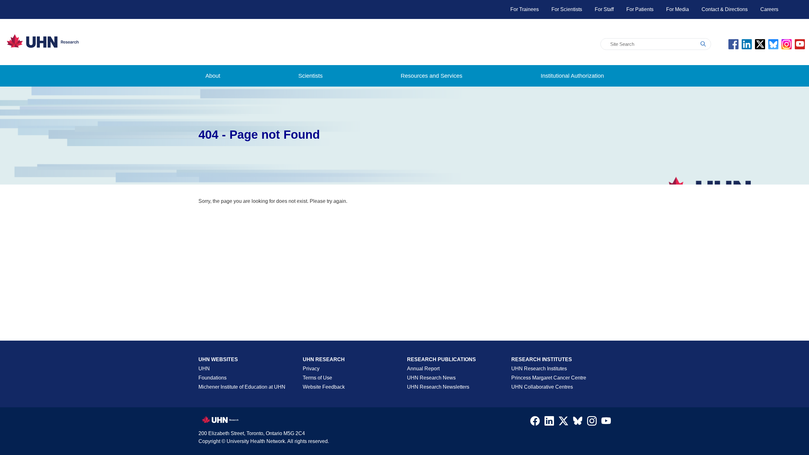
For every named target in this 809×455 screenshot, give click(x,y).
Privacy (311, 368)
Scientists (310, 76)
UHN (204, 368)
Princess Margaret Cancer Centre (548, 377)
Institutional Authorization (572, 76)
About (212, 76)
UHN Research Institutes (539, 368)
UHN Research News (431, 377)
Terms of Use (317, 377)
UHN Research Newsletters (438, 387)
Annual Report (423, 368)
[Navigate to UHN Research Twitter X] (563, 422)
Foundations (212, 377)
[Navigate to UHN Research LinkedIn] (549, 422)
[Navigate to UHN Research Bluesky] (577, 421)
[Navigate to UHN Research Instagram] (592, 422)
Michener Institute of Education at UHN (241, 387)
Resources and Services (431, 76)
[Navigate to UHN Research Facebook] (535, 422)
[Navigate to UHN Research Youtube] (606, 422)
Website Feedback (324, 387)
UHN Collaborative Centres (542, 387)
